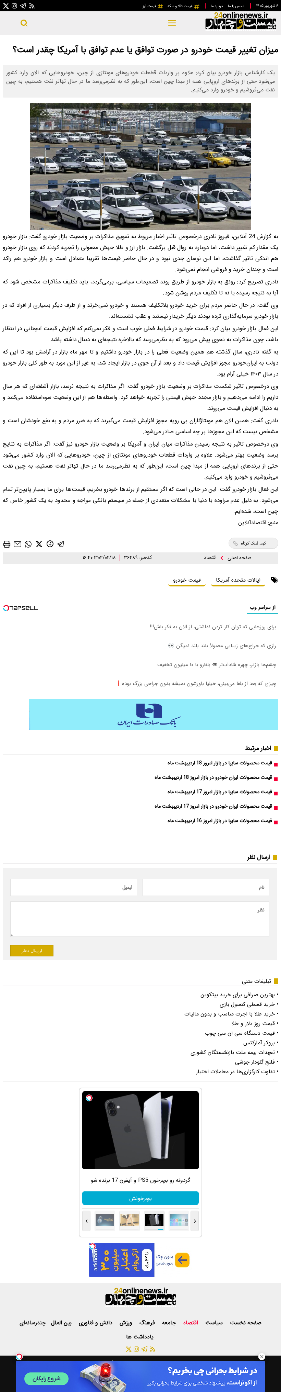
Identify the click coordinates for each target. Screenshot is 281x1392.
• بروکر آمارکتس (260, 1043)
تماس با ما (236, 6)
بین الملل (62, 1322)
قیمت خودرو (187, 580)
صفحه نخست (245, 1322)
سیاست (214, 1322)
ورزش (127, 1322)
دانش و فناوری (96, 1322)
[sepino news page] (153, 728)
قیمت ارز (150, 6)
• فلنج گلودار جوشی (256, 1062)
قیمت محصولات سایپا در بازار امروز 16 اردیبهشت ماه (220, 821)
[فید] (31, 5)
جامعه (170, 1322)
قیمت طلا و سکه (181, 6)
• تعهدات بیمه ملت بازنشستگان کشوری (234, 1052)
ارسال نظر (32, 950)
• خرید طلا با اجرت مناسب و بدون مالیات (231, 1014)
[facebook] (50, 543)
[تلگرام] (23, 5)
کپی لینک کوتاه (253, 543)
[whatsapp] (28, 544)
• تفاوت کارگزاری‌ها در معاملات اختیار (237, 1071)
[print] (7, 544)
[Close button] (261, 1356)
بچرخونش (140, 1198)
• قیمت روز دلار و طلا (254, 1023)
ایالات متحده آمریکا (238, 580)
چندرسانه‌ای (33, 1322)
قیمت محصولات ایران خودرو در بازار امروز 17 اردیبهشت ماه (213, 806)
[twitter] (39, 544)
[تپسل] (19, 1356)
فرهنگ (148, 1322)
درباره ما (217, 6)
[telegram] (61, 544)
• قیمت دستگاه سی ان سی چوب (241, 1033)
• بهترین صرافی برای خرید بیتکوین (239, 994)
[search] (24, 23)
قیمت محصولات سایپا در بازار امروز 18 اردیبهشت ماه (220, 763)
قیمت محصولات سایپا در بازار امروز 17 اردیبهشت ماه (220, 792)
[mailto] (17, 544)
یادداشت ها (140, 1337)
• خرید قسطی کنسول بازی (249, 1004)
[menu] (172, 23)
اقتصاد (211, 558)
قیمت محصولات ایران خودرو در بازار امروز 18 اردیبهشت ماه (213, 778)
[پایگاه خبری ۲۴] (240, 30)
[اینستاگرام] (14, 5)
